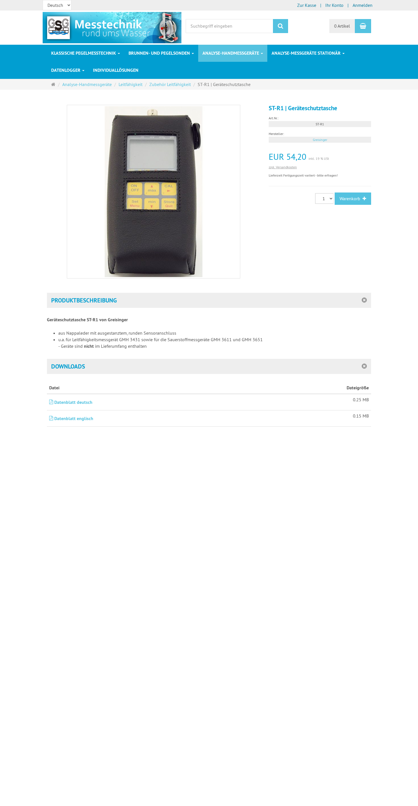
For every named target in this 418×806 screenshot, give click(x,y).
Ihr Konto (334, 5)
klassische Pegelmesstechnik (84, 53)
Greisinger (320, 140)
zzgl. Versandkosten (283, 167)
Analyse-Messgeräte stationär (307, 53)
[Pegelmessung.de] (112, 27)
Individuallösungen (115, 70)
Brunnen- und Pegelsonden (160, 53)
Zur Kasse (306, 5)
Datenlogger (66, 70)
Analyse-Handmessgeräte (231, 53)
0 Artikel (342, 26)
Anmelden (363, 5)
